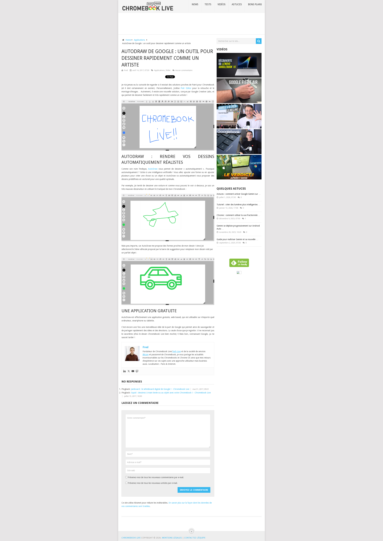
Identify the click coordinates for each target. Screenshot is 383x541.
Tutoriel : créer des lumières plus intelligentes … (238, 204)
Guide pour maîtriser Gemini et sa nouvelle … (237, 239)
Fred (126, 70)
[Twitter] (128, 371)
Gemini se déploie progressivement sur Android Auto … (238, 227)
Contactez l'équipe (194, 538)
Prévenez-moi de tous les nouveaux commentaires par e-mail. (156, 477)
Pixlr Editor (186, 88)
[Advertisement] (191, 23)
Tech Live (176, 351)
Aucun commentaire (183, 70)
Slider (168, 70)
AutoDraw (152, 169)
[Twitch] (137, 371)
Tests (208, 4)
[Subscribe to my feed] (239, 273)
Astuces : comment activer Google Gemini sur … (239, 194)
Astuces (237, 4)
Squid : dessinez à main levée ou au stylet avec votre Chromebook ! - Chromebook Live (171, 392)
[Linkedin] (124, 371)
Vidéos (221, 4)
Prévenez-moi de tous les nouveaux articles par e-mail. (153, 483)
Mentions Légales (172, 538)
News (195, 4)
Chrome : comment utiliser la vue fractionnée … (238, 215)
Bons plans (255, 4)
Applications (159, 70)
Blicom (146, 354)
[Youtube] (133, 371)
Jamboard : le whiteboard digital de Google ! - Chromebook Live (160, 389)
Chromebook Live (131, 538)
